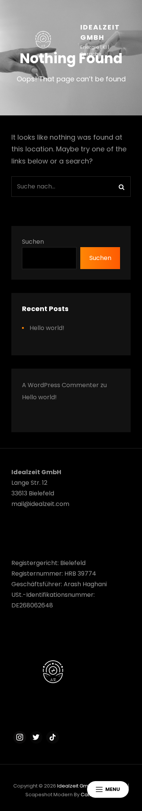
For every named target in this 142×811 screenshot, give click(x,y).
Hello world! (47, 328)
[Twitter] (36, 737)
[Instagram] (19, 737)
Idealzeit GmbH (76, 785)
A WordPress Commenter (60, 385)
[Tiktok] (52, 737)
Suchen (33, 241)
